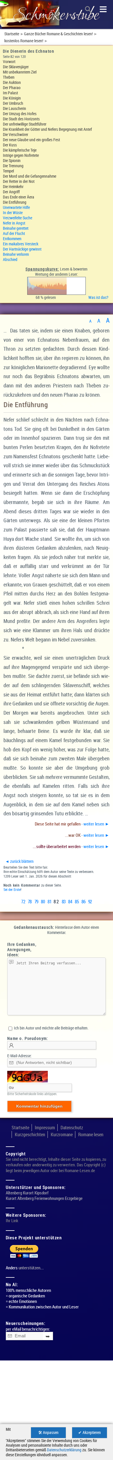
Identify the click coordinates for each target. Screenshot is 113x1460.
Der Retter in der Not (18, 181)
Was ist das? (99, 297)
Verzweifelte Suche (17, 217)
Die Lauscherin (14, 108)
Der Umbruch (13, 103)
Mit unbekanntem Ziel (20, 72)
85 (76, 901)
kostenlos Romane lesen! (23, 40)
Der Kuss (10, 145)
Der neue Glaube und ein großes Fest (31, 139)
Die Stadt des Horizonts (21, 119)
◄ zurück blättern (19, 861)
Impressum (45, 1127)
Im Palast (10, 92)
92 (90, 901)
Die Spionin (12, 160)
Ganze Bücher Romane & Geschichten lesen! (58, 33)
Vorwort (9, 61)
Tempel (8, 171)
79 (36, 901)
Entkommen (12, 238)
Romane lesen (90, 1134)
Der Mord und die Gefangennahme (29, 176)
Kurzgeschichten (30, 1134)
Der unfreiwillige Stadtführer (24, 124)
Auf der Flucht (14, 233)
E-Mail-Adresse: (19, 1055)
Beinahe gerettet (15, 228)
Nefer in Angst (14, 223)
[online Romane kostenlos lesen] (56, 14)
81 (49, 901)
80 (43, 901)
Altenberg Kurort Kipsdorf (27, 1193)
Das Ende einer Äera (18, 197)
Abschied (10, 259)
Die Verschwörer (15, 134)
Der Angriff (11, 191)
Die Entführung (14, 202)
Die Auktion (12, 82)
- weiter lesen (72, 824)
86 (83, 901)
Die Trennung (13, 165)
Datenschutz (72, 1127)
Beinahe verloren (16, 254)
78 (29, 901)
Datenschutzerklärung (64, 1449)
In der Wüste (13, 212)
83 (63, 901)
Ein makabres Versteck (20, 244)
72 (23, 901)
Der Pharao (12, 87)
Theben (8, 77)
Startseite (11, 33)
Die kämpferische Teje (20, 150)
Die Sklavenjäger (16, 66)
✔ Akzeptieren (89, 1432)
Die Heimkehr (13, 186)
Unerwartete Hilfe (16, 207)
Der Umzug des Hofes (20, 113)
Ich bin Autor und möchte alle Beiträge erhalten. (50, 1028)
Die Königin (12, 98)
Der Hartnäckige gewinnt (22, 249)
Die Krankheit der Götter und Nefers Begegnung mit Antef (47, 129)
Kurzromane (62, 1134)
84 (70, 901)
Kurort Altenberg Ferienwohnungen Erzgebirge (44, 1198)
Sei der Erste (12, 889)
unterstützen (29, 1267)
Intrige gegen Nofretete (21, 155)
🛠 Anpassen (48, 1432)
